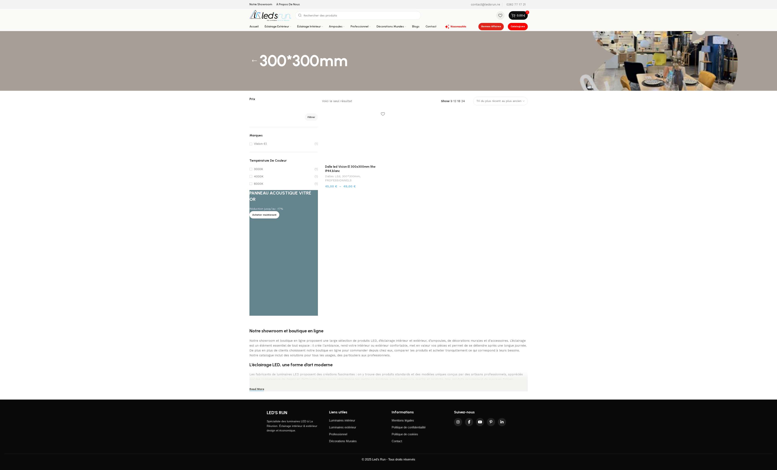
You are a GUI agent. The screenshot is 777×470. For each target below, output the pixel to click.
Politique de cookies (405, 434)
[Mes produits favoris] (500, 15)
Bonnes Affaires (491, 26)
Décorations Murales (343, 441)
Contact (397, 441)
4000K (258, 176)
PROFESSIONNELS (338, 180)
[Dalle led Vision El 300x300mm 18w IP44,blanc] (355, 135)
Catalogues (518, 26)
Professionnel (338, 434)
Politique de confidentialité (409, 427)
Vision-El (260, 144)
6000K (258, 184)
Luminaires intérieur (342, 420)
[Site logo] (270, 15)
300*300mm (351, 176)
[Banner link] (283, 253)
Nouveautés (458, 26)
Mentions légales (403, 420)
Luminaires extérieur (342, 427)
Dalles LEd (332, 176)
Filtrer (311, 117)
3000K (258, 169)
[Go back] (254, 61)
